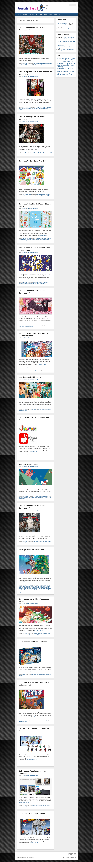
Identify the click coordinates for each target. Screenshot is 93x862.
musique (43, 456)
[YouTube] (72, 854)
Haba (44, 586)
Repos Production (27, 589)
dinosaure (46, 454)
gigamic (41, 586)
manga (48, 63)
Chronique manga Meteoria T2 (63, 23)
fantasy (41, 63)
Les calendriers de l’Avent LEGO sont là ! (34, 642)
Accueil (19, 14)
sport (66, 71)
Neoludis (40, 108)
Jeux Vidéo (25, 14)
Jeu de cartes (24, 108)
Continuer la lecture (44, 235)
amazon (32, 762)
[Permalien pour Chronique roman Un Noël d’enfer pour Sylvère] (35, 623)
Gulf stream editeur (46, 633)
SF (72, 70)
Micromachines (46, 587)
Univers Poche (30, 64)
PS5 (73, 68)
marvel (39, 587)
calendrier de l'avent (45, 238)
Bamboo (61, 59)
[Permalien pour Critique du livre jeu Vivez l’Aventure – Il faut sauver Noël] (31, 710)
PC (71, 67)
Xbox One (70, 74)
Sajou (32, 589)
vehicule (20, 457)
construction (45, 496)
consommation (36, 633)
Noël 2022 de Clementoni (28, 464)
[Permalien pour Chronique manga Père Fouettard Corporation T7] (31, 144)
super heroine (40, 589)
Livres (45, 14)
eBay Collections (41, 805)
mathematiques (25, 370)
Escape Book (40, 720)
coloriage (20, 239)
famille (47, 282)
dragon (49, 496)
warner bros (46, 590)
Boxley (38, 107)
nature (26, 634)
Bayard (38, 282)
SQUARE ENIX (70, 71)
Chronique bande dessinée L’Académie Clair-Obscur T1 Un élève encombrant (66, 41)
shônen (63, 71)
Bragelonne (59, 61)
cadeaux (35, 409)
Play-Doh (36, 588)
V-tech (32, 590)
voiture (47, 497)
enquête (31, 368)
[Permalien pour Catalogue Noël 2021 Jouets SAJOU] (34, 575)
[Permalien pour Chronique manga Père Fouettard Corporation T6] (35, 315)
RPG (61, 70)
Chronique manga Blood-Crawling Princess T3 (66, 28)
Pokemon (40, 588)
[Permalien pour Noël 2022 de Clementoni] (35, 486)
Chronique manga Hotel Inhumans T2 (64, 22)
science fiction (65, 70)
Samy (28, 732)
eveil (49, 194)
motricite (38, 195)
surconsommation (33, 634)
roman (35, 283)
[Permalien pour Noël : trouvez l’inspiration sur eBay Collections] (35, 796)
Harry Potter (47, 586)
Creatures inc (28, 586)
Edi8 (23, 239)
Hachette (20, 456)
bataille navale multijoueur (62, 46)
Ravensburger (21, 589)
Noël (51, 63)
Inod (28, 31)
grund (20, 195)
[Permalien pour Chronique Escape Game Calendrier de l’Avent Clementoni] (35, 358)
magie (30, 283)
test (64, 73)
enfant (20, 497)
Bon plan (36, 762)
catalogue (42, 454)
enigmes (28, 368)
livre (57, 67)
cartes (41, 107)
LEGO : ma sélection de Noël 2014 (32, 814)
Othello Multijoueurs (61, 44)
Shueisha (23, 64)
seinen (20, 64)
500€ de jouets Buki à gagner (30, 377)
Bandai (42, 585)
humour (27, 283)
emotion (44, 282)
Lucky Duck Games (34, 108)
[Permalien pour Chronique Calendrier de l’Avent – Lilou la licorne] (35, 228)
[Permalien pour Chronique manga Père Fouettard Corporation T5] (30, 533)
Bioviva (48, 585)
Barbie (45, 585)
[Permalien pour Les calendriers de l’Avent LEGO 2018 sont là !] (35, 753)
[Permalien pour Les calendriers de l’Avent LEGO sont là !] (30, 666)
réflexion (39, 370)
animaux (38, 454)
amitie (66, 58)
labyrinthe (20, 370)
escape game (40, 368)
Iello (22, 587)
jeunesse (32, 497)
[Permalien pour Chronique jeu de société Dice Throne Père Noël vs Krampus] (35, 97)
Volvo (44, 845)
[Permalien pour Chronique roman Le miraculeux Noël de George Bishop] (35, 272)
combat (44, 107)
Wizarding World (27, 592)
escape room (46, 368)
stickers (43, 195)
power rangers (48, 588)
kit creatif (29, 195)
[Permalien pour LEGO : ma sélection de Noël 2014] (35, 836)
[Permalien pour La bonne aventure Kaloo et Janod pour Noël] (28, 445)
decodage (25, 368)
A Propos (61, 14)
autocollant (39, 194)
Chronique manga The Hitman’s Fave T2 (65, 26)
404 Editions (35, 720)
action (63, 58)
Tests (26, 63)
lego (40, 674)
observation (33, 370)
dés (46, 107)
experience (28, 497)
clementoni (21, 368)
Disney (32, 674)
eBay (37, 805)
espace (22, 497)
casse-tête (47, 367)
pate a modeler (27, 588)
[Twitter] (70, 854)
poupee (44, 588)
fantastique (38, 63)
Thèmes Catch (73, 857)
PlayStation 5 (65, 68)
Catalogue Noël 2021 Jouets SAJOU (32, 550)
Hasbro (20, 587)
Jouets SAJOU (28, 587)
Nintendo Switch (67, 67)
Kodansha (65, 65)
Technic (41, 845)
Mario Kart (36, 587)
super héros (45, 589)
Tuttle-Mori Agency (68, 73)
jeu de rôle (58, 65)
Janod (23, 456)
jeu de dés (29, 108)
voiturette (41, 590)
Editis (34, 63)
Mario (33, 587)
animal (36, 454)
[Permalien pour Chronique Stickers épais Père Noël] (31, 186)
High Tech (32, 14)
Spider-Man (35, 589)
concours (39, 409)
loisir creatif (34, 195)
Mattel (42, 587)
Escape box (36, 368)
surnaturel (61, 73)
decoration (43, 194)
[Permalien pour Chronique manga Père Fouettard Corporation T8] (31, 55)
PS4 (69, 68)
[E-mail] (75, 854)
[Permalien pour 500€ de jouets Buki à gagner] (35, 399)
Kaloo (32, 456)
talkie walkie (48, 409)
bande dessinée (67, 60)
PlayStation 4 (60, 68)
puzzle (36, 370)
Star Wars (45, 674)
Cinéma (50, 14)
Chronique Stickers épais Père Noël (32, 161)
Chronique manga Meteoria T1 (63, 24)
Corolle (24, 586)
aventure (35, 282)
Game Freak (37, 586)
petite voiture (32, 588)
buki (33, 409)
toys (46, 195)
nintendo (20, 588)
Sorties (55, 14)
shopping (48, 805)
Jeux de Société (39, 14)
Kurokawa (45, 63)
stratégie (58, 73)
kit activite (25, 195)
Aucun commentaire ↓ (34, 31)
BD (72, 60)
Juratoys (29, 456)
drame (41, 282)
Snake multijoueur (61, 40)
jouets (22, 195)
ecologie (40, 633)
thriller (26, 64)
